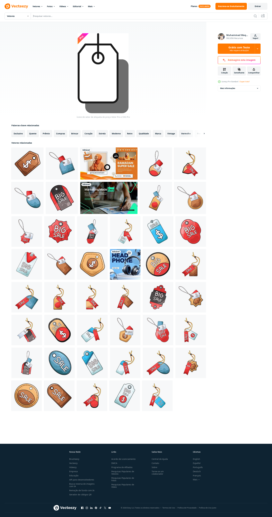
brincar (74, 133)
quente (32, 133)
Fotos (50, 6)
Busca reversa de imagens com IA (82, 485)
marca (158, 133)
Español (196, 463)
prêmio (46, 133)
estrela (102, 133)
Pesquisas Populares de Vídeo (122, 485)
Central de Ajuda (160, 459)
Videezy (73, 467)
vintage (171, 133)
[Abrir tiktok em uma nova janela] (100, 508)
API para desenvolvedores (81, 479)
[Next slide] (201, 133)
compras (60, 133)
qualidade (144, 133)
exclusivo (18, 133)
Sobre (154, 467)
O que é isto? (244, 81)
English (196, 459)
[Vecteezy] (16, 6)
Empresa (73, 471)
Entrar (258, 6)
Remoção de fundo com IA (81, 490)
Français (197, 475)
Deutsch (197, 471)
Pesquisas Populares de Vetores (122, 472)
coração (89, 133)
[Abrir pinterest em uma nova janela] (96, 508)
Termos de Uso (168, 507)
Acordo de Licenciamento (123, 459)
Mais (90, 6)
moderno (116, 133)
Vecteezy (73, 463)
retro (130, 133)
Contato (155, 463)
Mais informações (227, 88)
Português (198, 467)
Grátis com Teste (239, 49)
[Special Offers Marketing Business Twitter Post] (108, 198)
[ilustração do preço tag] (27, 163)
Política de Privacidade (186, 507)
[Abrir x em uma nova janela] (105, 508)
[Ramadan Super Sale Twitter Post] (108, 163)
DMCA (114, 463)
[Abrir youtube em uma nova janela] (110, 508)
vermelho (186, 133)
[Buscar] (255, 16)
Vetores (36, 6)
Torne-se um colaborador (158, 472)
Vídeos (62, 6)
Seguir (255, 38)
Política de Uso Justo (207, 507)
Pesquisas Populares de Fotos (122, 479)
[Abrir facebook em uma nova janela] (82, 508)
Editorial (77, 6)
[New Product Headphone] (125, 264)
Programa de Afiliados (122, 467)
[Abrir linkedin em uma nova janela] (91, 508)
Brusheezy (74, 459)
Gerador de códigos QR (80, 494)
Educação (73, 475)
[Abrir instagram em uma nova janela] (87, 508)
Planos (194, 6)
